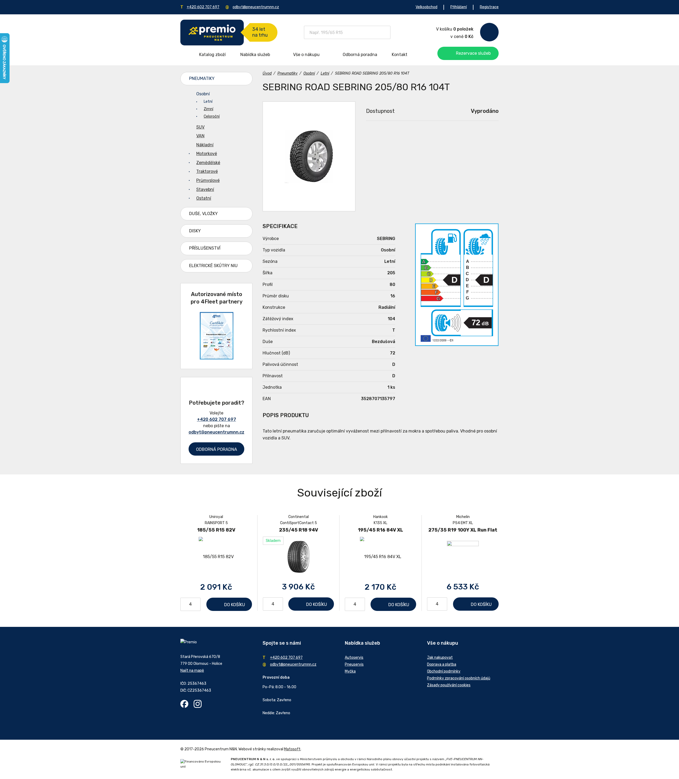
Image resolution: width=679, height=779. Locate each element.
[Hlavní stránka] (212, 32)
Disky (195, 230)
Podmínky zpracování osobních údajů (458, 678)
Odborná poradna (360, 54)
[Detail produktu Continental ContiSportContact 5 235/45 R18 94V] (298, 556)
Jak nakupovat (440, 657)
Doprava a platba (441, 664)
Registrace (489, 7)
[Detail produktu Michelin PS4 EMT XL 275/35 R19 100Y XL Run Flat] (463, 556)
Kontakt (399, 54)
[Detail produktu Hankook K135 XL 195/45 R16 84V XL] (380, 557)
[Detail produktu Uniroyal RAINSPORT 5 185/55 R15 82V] (216, 557)
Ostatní (203, 198)
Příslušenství (204, 248)
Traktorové (207, 171)
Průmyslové (208, 180)
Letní (208, 101)
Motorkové (206, 153)
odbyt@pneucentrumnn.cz (256, 7)
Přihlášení (458, 7)
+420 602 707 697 (203, 7)
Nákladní (205, 144)
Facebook (184, 704)
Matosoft (292, 749)
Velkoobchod (426, 7)
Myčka (350, 671)
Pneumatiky (202, 78)
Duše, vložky (203, 213)
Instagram (198, 704)
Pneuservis (354, 664)
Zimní (208, 109)
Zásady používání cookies (449, 685)
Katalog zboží (212, 54)
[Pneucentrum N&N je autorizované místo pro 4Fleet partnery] (216, 358)
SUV (200, 127)
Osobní (203, 93)
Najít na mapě (192, 670)
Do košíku (234, 604)
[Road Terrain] (309, 156)
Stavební (205, 189)
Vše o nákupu (306, 54)
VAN (200, 135)
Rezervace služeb (473, 53)
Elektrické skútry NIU (213, 265)
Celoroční (212, 116)
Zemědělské (208, 162)
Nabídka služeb (255, 54)
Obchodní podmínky (443, 671)
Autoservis (354, 657)
